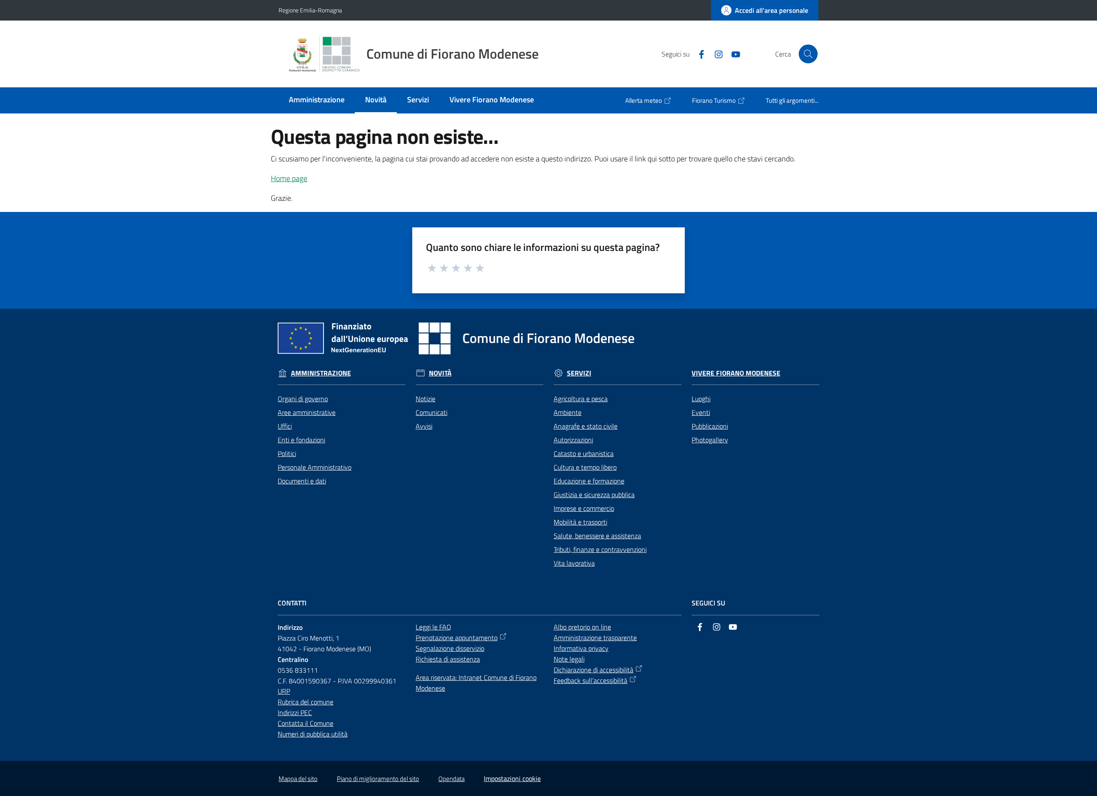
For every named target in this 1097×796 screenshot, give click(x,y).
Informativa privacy (581, 648)
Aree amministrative (307, 412)
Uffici (285, 426)
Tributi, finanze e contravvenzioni (600, 549)
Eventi (701, 412)
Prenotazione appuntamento (457, 637)
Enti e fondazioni (301, 440)
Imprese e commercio (584, 508)
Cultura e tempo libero (585, 467)
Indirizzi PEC (295, 712)
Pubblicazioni (710, 426)
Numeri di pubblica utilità (313, 734)
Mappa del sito (298, 779)
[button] (808, 54)
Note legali (569, 659)
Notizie (425, 399)
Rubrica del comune (305, 702)
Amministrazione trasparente (595, 637)
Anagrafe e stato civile (585, 426)
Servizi (579, 373)
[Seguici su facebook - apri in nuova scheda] (698, 53)
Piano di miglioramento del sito (378, 779)
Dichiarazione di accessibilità (593, 670)
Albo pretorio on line (582, 627)
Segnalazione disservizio (450, 648)
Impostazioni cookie (512, 778)
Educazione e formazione (589, 481)
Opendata (451, 779)
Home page (289, 178)
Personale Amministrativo (314, 467)
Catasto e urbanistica (584, 453)
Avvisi (424, 426)
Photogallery (710, 440)
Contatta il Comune (305, 723)
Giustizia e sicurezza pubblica (594, 494)
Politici (287, 453)
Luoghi (701, 399)
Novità (440, 373)
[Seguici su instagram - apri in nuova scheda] (715, 53)
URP (284, 691)
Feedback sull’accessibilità (590, 680)
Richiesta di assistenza (448, 659)
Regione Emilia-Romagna (310, 10)
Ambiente (567, 412)
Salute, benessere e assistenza (597, 536)
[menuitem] (317, 100)
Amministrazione (321, 373)
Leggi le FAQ (433, 627)
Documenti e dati (302, 481)
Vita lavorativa (574, 563)
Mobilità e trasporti (580, 522)
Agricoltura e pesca (581, 399)
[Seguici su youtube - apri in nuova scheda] (732, 53)
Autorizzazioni (573, 440)
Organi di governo (303, 399)
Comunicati (431, 412)
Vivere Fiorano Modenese (736, 373)
